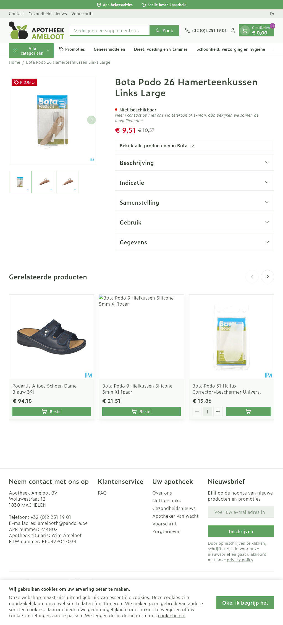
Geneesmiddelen (109, 49)
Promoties (75, 49)
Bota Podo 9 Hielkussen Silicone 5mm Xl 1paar (137, 388)
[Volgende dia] (267, 276)
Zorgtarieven (166, 531)
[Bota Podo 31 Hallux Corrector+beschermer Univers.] (231, 337)
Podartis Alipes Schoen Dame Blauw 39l (44, 388)
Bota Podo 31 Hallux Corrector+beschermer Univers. (226, 388)
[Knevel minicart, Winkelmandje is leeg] (245, 30)
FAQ (102, 493)
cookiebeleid (171, 615)
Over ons (162, 493)
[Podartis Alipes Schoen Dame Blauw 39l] (51, 337)
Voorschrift (82, 13)
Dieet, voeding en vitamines (161, 49)
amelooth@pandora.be (63, 523)
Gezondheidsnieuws (47, 13)
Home (14, 62)
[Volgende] (91, 120)
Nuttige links (166, 500)
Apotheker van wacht (175, 516)
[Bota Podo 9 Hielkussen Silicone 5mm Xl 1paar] (141, 337)
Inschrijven (241, 531)
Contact (16, 13)
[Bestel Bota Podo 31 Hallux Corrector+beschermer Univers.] (248, 411)
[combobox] (110, 30)
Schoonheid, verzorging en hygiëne (230, 49)
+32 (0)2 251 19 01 (50, 517)
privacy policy (240, 559)
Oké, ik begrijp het (245, 602)
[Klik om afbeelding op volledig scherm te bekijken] (53, 120)
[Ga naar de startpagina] (36, 30)
